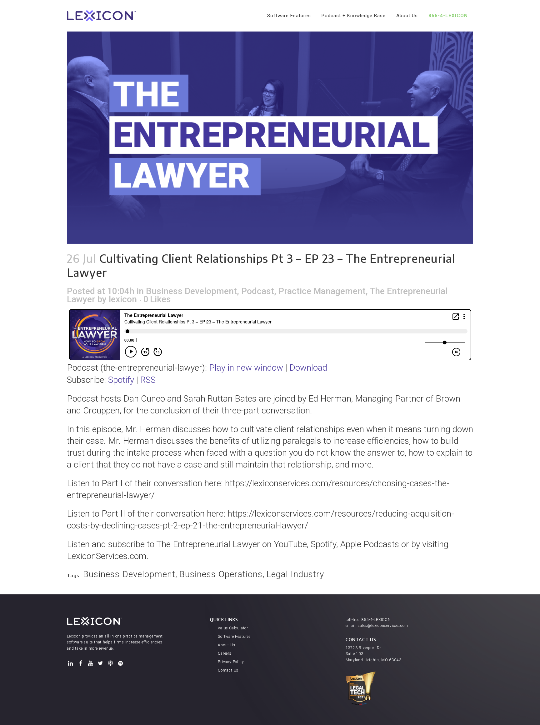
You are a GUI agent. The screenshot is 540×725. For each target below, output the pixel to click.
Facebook (80, 663)
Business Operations (220, 574)
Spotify (121, 380)
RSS (148, 380)
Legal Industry (295, 574)
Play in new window (246, 367)
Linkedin (70, 663)
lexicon (123, 299)
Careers (225, 653)
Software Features (234, 636)
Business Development (191, 291)
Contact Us (228, 670)
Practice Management (322, 291)
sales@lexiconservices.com (383, 625)
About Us (226, 645)
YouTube (90, 663)
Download (308, 367)
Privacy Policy (231, 662)
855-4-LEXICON (376, 620)
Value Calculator (233, 628)
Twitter (100, 663)
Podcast (257, 291)
